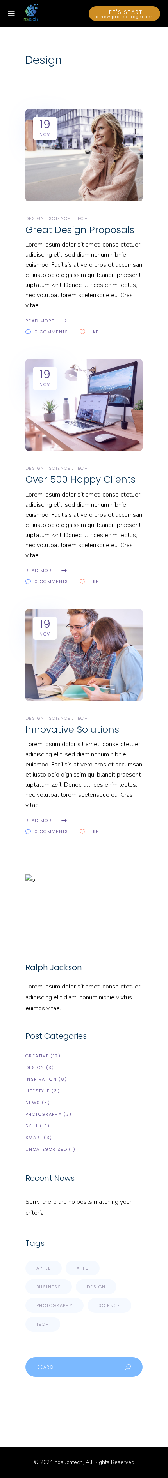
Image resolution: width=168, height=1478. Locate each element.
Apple (43, 1268)
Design (34, 218)
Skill (31, 1126)
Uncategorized (46, 1149)
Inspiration (41, 1079)
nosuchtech (68, 1462)
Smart (33, 1137)
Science (60, 218)
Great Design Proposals (79, 229)
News (32, 1102)
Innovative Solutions (72, 729)
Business (48, 1287)
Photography (43, 1114)
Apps (83, 1268)
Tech (81, 218)
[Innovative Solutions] (84, 655)
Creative (37, 1056)
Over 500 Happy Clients (80, 479)
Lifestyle (37, 1091)
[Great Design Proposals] (84, 155)
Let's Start (124, 13)
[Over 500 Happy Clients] (84, 405)
